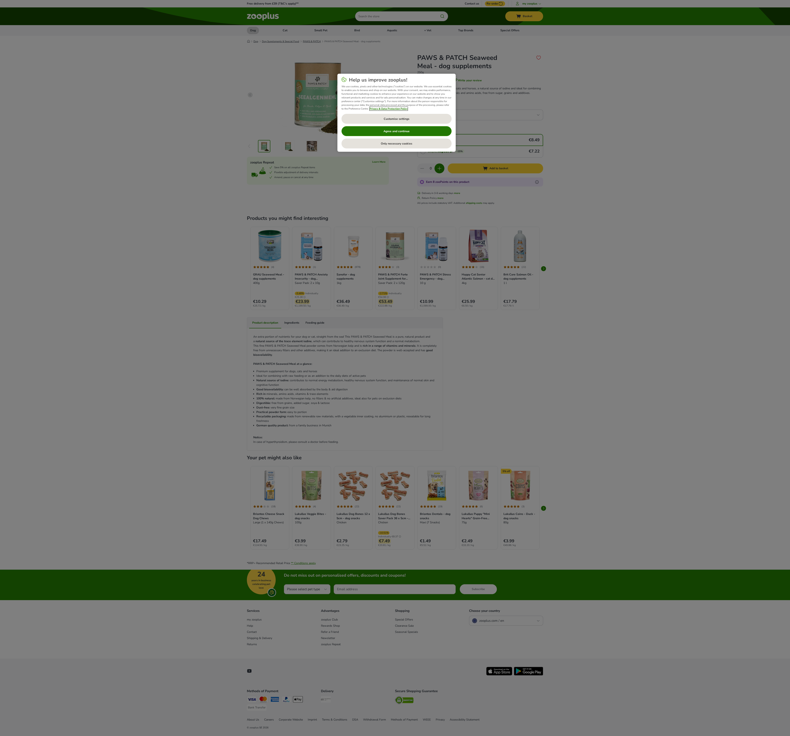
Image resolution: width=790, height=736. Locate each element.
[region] (396, 113)
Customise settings (396, 119)
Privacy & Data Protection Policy (389, 108)
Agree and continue (396, 131)
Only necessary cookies (396, 144)
